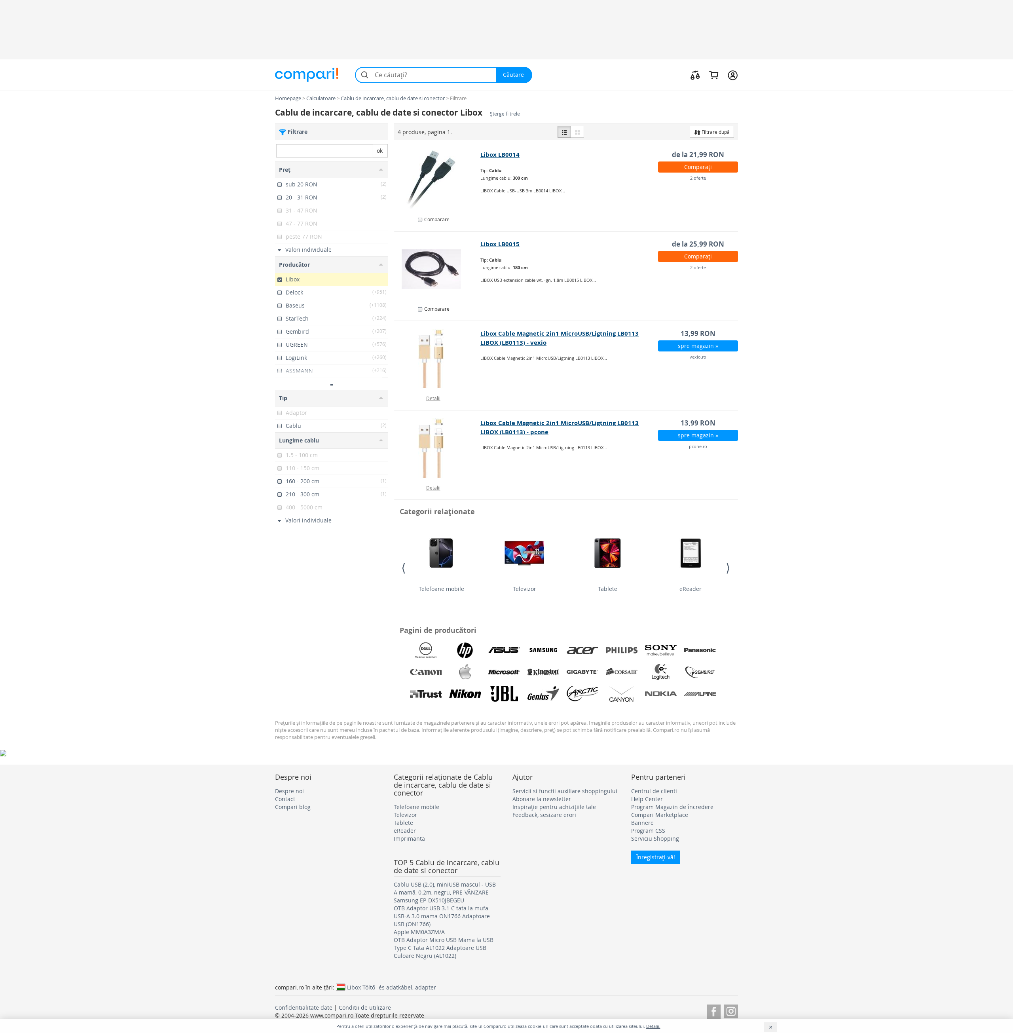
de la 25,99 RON (698, 244)
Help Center (647, 799)
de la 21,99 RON (698, 154)
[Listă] (564, 132)
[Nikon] (465, 694)
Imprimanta (409, 838)
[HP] (465, 650)
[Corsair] (621, 672)
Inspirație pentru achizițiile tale (554, 807)
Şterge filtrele (505, 114)
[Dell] (426, 650)
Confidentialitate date (303, 1007)
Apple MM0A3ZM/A (419, 932)
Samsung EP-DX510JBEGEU (429, 900)
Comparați (698, 167)
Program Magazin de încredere (672, 807)
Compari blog (293, 807)
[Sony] (661, 650)
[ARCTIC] (582, 694)
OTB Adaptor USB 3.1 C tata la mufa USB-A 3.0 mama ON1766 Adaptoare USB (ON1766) (442, 916)
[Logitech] (661, 672)
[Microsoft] (504, 672)
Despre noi (289, 791)
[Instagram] (731, 1010)
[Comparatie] (695, 74)
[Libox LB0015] (437, 269)
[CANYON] (621, 694)
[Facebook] (714, 1010)
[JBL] (504, 694)
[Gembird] (700, 672)
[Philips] (621, 650)
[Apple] (465, 672)
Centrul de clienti (654, 791)
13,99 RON (698, 333)
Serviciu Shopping (655, 838)
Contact (285, 799)
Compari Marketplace (659, 815)
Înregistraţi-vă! (655, 857)
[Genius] (543, 694)
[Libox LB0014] (437, 179)
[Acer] (582, 650)
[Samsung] (543, 650)
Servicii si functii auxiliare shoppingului (564, 791)
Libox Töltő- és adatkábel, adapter (391, 987)
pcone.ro (698, 446)
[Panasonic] (700, 650)
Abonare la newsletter (541, 799)
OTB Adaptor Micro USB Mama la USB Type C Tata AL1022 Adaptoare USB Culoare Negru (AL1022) (443, 947)
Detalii (433, 398)
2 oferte (698, 178)
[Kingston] (543, 672)
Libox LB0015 (500, 244)
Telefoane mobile (441, 589)
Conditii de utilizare (365, 1007)
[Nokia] (661, 694)
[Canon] (426, 672)
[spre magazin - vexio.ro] (437, 358)
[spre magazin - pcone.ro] (437, 448)
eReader (690, 589)
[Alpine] (700, 694)
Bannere (642, 822)
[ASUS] (504, 650)
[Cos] (714, 74)
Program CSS (648, 830)
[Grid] (577, 132)
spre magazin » (698, 345)
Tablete (607, 589)
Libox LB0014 (500, 154)
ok (380, 150)
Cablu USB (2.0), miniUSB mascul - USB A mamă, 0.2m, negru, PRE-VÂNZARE (445, 888)
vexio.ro (698, 357)
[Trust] (426, 694)
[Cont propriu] (733, 74)
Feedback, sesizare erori (544, 815)
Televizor (524, 589)
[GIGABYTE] (582, 672)
